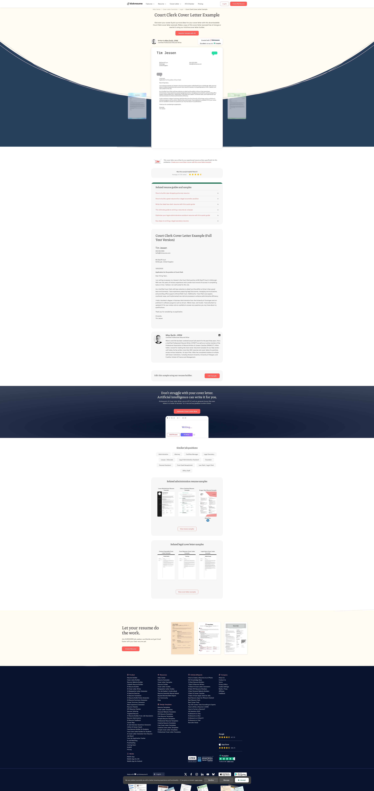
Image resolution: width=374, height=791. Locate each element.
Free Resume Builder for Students (138, 729)
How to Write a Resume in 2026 (198, 707)
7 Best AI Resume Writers (196, 684)
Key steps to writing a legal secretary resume (172, 221)
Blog (159, 700)
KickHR (129, 747)
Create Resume (130, 649)
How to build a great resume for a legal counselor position (177, 199)
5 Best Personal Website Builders (198, 691)
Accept (243, 780)
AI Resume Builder (133, 686)
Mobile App (131, 756)
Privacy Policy (223, 684)
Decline (211, 780)
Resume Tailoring (132, 711)
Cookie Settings (224, 686)
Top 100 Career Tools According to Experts (202, 704)
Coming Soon (131, 745)
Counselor (208, 460)
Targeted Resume (132, 713)
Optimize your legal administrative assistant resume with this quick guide (183, 215)
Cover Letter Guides (164, 686)
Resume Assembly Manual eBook (168, 693)
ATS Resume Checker (134, 709)
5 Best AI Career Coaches (196, 693)
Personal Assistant (165, 465)
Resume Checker (132, 707)
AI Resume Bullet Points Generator (138, 698)
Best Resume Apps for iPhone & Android (201, 698)
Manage (226, 780)
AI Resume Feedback (134, 720)
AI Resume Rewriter (133, 693)
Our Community (163, 698)
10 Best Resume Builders (196, 682)
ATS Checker (189, 4)
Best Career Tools (193, 702)
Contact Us (222, 680)
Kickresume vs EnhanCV (196, 718)
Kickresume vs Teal (194, 720)
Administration (163, 454)
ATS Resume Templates (165, 714)
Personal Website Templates (167, 712)
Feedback (222, 693)
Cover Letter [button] (174, 4)
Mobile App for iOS (133, 759)
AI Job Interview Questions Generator (139, 725)
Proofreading (131, 743)
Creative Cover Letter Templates (168, 727)
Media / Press (223, 689)
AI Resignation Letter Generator (137, 691)
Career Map (131, 722)
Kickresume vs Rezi (194, 716)
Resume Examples (163, 680)
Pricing (200, 4)
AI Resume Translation (134, 695)
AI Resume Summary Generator (137, 700)
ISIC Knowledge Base (195, 680)
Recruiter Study (193, 722)
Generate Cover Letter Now (187, 411)
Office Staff (186, 470)
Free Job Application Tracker (136, 738)
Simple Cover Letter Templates (168, 730)
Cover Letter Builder (133, 680)
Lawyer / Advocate (167, 460)
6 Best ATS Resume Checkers (197, 689)
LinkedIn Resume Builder (135, 684)
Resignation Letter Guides (166, 689)
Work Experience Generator (136, 704)
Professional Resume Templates (168, 721)
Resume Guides (163, 684)
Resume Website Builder (135, 682)
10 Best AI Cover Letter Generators (199, 686)
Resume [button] (161, 4)
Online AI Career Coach (134, 727)
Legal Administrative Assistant (189, 460)
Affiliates (221, 691)
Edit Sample (212, 376)
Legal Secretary (209, 454)
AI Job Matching (132, 740)
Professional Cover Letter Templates (169, 732)
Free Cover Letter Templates (167, 725)
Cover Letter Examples (165, 682)
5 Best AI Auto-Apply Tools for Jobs (199, 695)
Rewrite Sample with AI (187, 33)
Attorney (177, 454)
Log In (225, 4)
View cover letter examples (187, 592)
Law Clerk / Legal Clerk (206, 465)
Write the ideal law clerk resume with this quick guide (175, 204)
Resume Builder (132, 677)
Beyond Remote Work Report (167, 695)
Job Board (130, 736)
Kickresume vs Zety (194, 713)
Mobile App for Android (134, 761)
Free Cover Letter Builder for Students (139, 731)
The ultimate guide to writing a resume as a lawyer (174, 210)
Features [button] (149, 4)
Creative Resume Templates (167, 723)
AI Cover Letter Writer (134, 689)
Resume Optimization (134, 718)
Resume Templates (164, 707)
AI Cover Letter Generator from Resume (139, 734)
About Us (222, 677)
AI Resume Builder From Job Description (140, 716)
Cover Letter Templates (165, 709)
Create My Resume (238, 4)
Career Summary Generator (136, 702)
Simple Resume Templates (166, 718)
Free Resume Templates (165, 716)
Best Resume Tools (194, 700)
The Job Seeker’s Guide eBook (167, 691)
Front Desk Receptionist (185, 465)
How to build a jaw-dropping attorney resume (172, 193)
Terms (221, 682)
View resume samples (187, 529)
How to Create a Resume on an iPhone (200, 677)
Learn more (198, 780)
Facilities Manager (192, 454)
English (158, 774)
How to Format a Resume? (196, 709)
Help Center (161, 677)
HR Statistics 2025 (194, 711)
